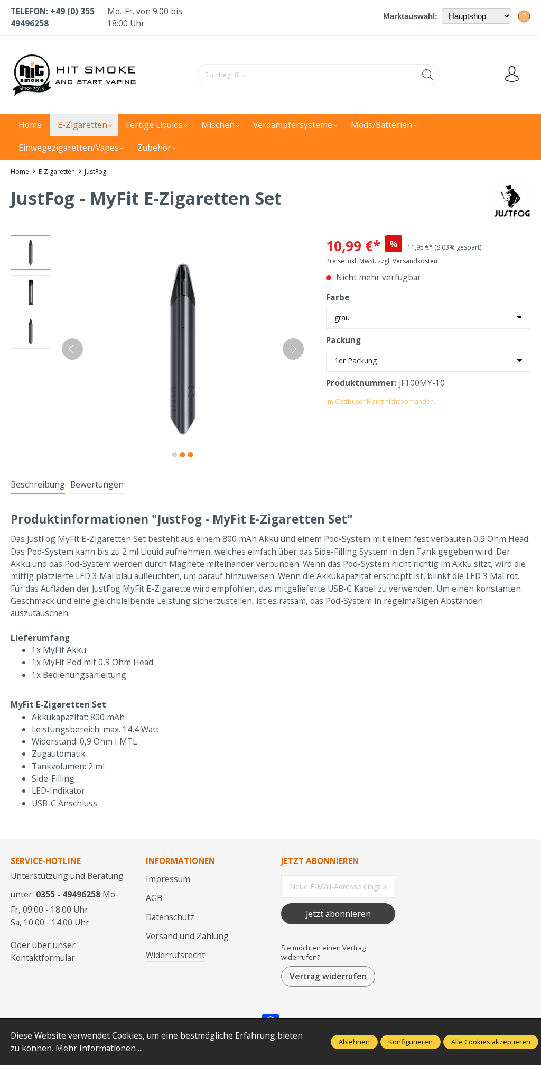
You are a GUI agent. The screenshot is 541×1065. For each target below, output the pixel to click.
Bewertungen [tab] (97, 484)
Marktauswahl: (410, 16)
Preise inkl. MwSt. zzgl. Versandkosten (381, 260)
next (175, 454)
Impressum (168, 879)
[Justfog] (511, 200)
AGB (154, 898)
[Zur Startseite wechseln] (77, 75)
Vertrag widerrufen (328, 976)
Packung (343, 340)
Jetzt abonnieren (338, 914)
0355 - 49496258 (68, 894)
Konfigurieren (410, 1041)
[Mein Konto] (512, 74)
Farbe (338, 297)
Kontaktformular (43, 957)
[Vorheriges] (72, 349)
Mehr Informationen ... (99, 1048)
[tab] (38, 485)
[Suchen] (428, 74)
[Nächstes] (293, 349)
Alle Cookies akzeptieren (490, 1041)
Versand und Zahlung (187, 936)
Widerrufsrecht (175, 955)
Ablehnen (354, 1041)
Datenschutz (170, 917)
